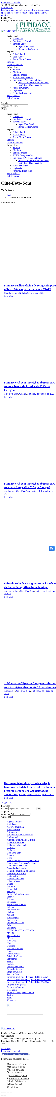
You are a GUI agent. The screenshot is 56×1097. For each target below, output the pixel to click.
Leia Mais (8, 296)
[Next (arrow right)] (5, 1095)
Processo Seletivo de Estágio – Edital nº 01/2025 (29, 979)
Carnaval (11, 847)
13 (10, 803)
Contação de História (16, 873)
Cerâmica (11, 850)
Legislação (12, 920)
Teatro (10, 995)
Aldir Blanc (12, 824)
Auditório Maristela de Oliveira (21, 840)
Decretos (11, 886)
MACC (10, 933)
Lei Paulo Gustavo (15, 922)
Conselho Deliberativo (17, 868)
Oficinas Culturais (15, 948)
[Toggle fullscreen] (8, 1092)
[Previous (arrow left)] (2, 1095)
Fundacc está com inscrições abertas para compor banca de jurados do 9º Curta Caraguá (29, 386)
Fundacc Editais (14, 909)
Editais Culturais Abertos (18, 894)
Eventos (10, 899)
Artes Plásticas (13, 829)
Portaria (10, 964)
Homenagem (13, 917)
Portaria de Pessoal (15, 966)
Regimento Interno (15, 987)
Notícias (23, 293)
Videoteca (11, 1000)
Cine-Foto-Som (11, 293)
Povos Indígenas (14, 969)
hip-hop (10, 915)
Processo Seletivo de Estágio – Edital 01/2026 (28, 977)
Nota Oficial (12, 940)
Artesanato (12, 832)
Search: (4, 808)
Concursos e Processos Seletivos (21, 863)
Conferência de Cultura (17, 865)
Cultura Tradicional (15, 878)
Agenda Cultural (11, 591)
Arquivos (5, 814)
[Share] (5, 1092)
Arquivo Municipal (15, 827)
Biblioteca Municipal (16, 845)
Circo (9, 858)
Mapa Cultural (13, 935)
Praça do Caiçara (14, 972)
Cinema (22, 394)
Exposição (11, 902)
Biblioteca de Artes (15, 842)
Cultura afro (12, 876)
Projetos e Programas (16, 984)
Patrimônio (12, 959)
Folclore (10, 907)
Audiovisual (9, 491)
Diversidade (12, 889)
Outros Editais (13, 953)
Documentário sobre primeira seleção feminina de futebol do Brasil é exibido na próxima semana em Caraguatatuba (30, 787)
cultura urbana (13, 881)
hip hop (10, 912)
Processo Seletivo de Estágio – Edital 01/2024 (28, 982)
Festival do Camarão (16, 904)
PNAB (10, 961)
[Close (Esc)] (2, 1092)
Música (10, 938)
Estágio (10, 896)
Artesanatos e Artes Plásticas (20, 834)
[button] (15, 1054)
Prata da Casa (13, 974)
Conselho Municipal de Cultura (21, 871)
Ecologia (11, 891)
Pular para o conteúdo (11, 2)
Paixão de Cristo (14, 956)
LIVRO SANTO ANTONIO (20, 930)
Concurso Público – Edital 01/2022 (23, 860)
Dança (10, 884)
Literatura (11, 928)
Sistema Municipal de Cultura (20, 992)
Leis (9, 925)
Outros (10, 951)
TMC (9, 997)
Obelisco (11, 946)
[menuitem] (12, 36)
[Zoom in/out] (11, 1092)
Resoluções (12, 990)
